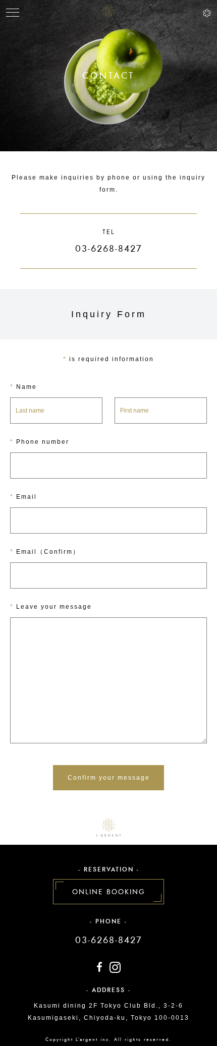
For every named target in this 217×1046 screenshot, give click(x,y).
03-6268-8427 (108, 940)
